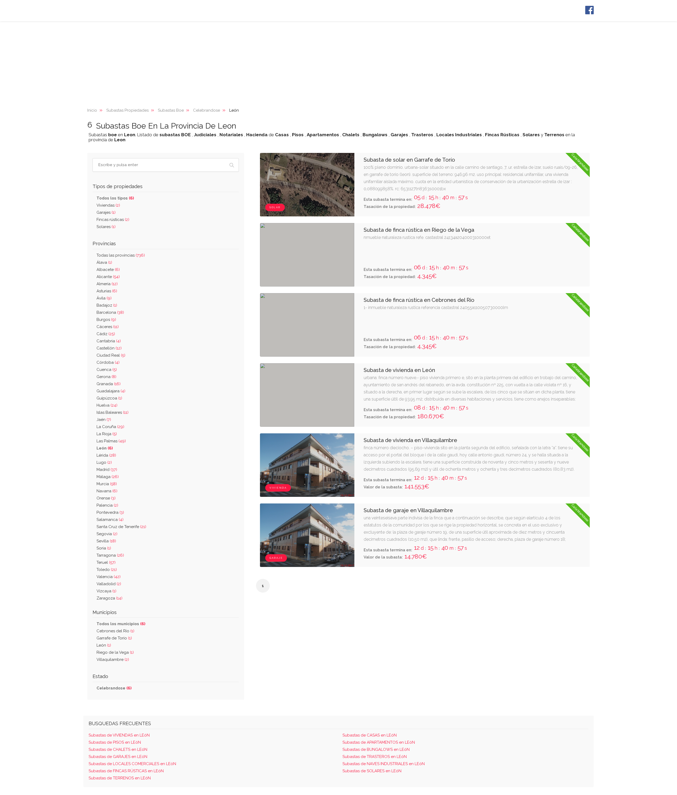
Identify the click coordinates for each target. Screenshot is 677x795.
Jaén (104, 419)
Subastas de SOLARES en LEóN (371, 771)
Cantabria (109, 341)
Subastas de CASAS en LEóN (369, 735)
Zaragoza (109, 598)
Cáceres (108, 326)
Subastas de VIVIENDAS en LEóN (119, 735)
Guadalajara (111, 391)
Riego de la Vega (115, 652)
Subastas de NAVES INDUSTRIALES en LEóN (383, 763)
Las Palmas (111, 441)
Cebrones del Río (115, 631)
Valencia (109, 576)
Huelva (107, 405)
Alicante (108, 276)
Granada (109, 383)
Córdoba (108, 362)
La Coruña (110, 426)
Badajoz (107, 305)
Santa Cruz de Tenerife (121, 526)
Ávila (104, 298)
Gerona (106, 376)
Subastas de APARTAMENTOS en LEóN (378, 742)
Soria (104, 548)
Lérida (106, 455)
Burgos (106, 319)
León (104, 645)
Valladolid (109, 584)
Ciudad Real (111, 355)
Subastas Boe (171, 110)
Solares (106, 226)
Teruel (106, 562)
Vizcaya (106, 591)
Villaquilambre (113, 659)
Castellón (109, 348)
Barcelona (110, 312)
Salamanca (110, 519)
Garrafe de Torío (114, 638)
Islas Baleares (113, 412)
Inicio (92, 110)
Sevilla (106, 541)
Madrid (107, 469)
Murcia (107, 483)
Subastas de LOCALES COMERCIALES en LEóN (132, 763)
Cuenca (107, 369)
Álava (104, 262)
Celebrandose (206, 110)
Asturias (107, 291)
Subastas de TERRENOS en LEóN (120, 778)
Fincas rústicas (113, 219)
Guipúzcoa (109, 398)
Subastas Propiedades (127, 110)
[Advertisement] (338, 61)
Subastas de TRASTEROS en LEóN (374, 756)
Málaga (108, 476)
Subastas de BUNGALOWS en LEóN (376, 749)
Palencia (107, 505)
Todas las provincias (121, 255)
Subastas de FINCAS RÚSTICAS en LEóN (126, 771)
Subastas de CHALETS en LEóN (118, 749)
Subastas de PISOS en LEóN (115, 742)
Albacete (108, 269)
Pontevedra (110, 512)
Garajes (106, 212)
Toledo (107, 569)
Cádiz (106, 333)
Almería (107, 283)
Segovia (107, 533)
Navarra (107, 491)
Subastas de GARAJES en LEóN (118, 756)
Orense (106, 498)
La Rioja (107, 433)
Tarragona (110, 555)
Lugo (104, 462)
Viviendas (108, 205)
